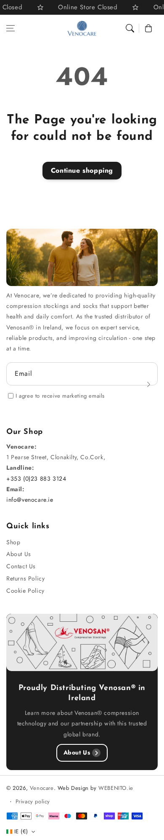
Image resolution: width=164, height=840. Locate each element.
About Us (18, 554)
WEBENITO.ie (115, 788)
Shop (13, 542)
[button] (10, 28)
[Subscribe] (148, 384)
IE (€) (21, 831)
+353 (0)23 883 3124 (36, 478)
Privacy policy (33, 801)
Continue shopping (82, 170)
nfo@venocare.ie (30, 499)
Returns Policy (25, 578)
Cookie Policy (25, 590)
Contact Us (21, 566)
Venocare (42, 788)
